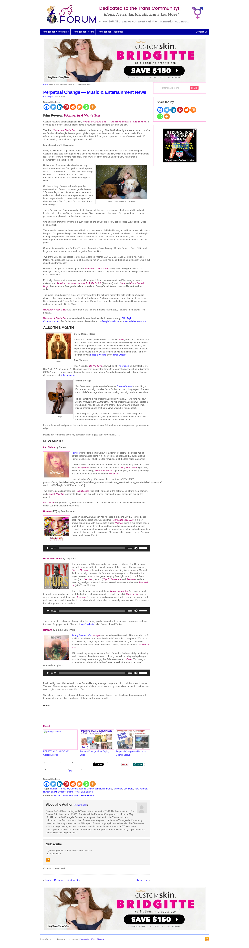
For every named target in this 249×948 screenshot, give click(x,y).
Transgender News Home (55, 31)
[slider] (143, 548)
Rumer (46, 791)
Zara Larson (87, 791)
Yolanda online (68, 375)
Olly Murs (128, 788)
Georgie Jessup (78, 788)
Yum (69, 770)
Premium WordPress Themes (91, 939)
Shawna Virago (124, 386)
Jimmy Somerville (96, 788)
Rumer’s (76, 453)
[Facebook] (46, 107)
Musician (117, 788)
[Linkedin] (60, 107)
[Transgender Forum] (123, 23)
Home (45, 84)
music (109, 788)
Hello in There (141, 880)
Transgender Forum (83, 31)
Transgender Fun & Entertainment (77, 795)
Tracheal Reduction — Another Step (62, 880)
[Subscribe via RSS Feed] (48, 860)
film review (64, 788)
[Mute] (136, 548)
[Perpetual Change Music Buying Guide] (96, 740)
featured (53, 788)
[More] (93, 107)
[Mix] (79, 107)
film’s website (120, 354)
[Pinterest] (66, 107)
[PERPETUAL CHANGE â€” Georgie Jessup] (59, 740)
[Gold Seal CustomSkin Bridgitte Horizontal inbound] (124, 81)
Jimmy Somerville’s (81, 635)
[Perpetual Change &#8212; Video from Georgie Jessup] (132, 740)
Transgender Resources (110, 31)
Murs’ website (87, 624)
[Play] (47, 548)
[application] (96, 548)
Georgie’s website (110, 321)
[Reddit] (73, 107)
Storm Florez (73, 791)
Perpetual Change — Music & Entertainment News (94, 92)
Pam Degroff (48, 97)
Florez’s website (98, 354)
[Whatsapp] (86, 107)
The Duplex (123, 366)
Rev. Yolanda (140, 788)
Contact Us (202, 31)
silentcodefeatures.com (134, 321)
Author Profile (81, 805)
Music (57, 795)
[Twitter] (53, 107)
